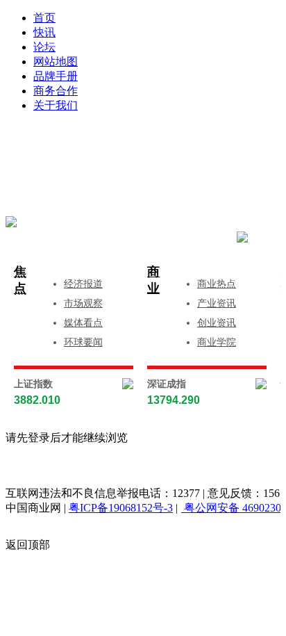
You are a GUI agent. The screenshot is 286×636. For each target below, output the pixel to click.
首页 (44, 18)
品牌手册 (55, 76)
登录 (100, 147)
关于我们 (55, 105)
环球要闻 (83, 342)
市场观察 (83, 303)
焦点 (20, 280)
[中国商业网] (11, 222)
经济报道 (83, 284)
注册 (214, 147)
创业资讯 (216, 323)
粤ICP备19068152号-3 (121, 508)
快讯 (44, 32)
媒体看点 (83, 323)
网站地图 (55, 61)
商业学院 (216, 342)
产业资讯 (216, 303)
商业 (153, 280)
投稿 (157, 168)
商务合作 (55, 91)
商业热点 (216, 284)
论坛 (44, 47)
